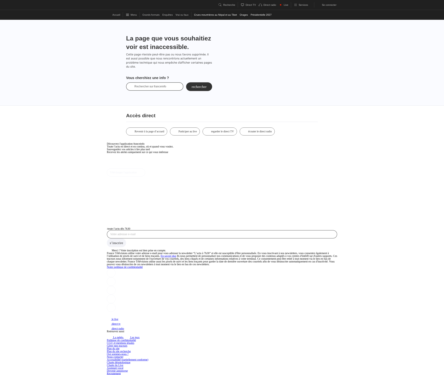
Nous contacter (115, 356)
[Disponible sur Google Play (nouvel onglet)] (118, 167)
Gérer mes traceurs (117, 345)
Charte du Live (115, 365)
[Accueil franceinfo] (118, 314)
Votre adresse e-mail (123, 234)
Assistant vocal (115, 367)
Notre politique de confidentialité (125, 267)
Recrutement (114, 373)
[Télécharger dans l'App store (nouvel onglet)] (118, 159)
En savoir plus (168, 255)
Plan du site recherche (119, 351)
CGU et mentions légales (120, 342)
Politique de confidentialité (121, 340)
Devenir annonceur (117, 370)
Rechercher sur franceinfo (150, 86)
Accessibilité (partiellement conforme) (127, 359)
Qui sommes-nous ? (118, 354)
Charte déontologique (118, 362)
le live (114, 319)
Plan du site (113, 348)
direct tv (116, 323)
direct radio (117, 328)
